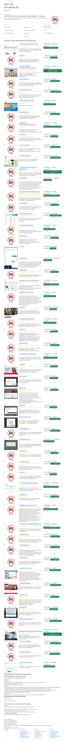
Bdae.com (23, 270)
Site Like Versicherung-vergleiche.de (51, 284)
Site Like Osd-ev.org (55, 596)
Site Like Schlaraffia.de (55, 430)
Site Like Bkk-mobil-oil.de (55, 418)
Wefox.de (23, 178)
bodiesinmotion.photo (25, 733)
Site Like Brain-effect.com (56, 91)
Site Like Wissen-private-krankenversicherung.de (52, 71)
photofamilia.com (53, 735)
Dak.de (22, 307)
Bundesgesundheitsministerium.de (30, 631)
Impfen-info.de (25, 155)
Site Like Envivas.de (54, 204)
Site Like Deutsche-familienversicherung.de (52, 126)
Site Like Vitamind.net (55, 81)
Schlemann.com (25, 439)
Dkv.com (23, 388)
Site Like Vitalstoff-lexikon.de (49, 296)
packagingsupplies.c (54, 731)
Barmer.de (23, 376)
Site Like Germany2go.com (49, 666)
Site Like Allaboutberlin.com (55, 620)
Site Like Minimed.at (55, 345)
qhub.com (37, 736)
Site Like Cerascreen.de (55, 147)
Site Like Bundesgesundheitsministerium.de (52, 634)
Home (59, 1)
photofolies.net (53, 733)
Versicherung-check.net (28, 354)
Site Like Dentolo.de (55, 559)
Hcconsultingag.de (26, 225)
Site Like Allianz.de (53, 609)
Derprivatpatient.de (26, 100)
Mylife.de (23, 451)
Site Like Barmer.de (53, 378)
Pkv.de (22, 55)
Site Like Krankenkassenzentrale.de (51, 486)
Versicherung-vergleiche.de (29, 280)
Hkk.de (22, 364)
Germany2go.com (26, 662)
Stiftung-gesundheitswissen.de (30, 524)
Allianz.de (23, 607)
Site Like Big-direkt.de (55, 547)
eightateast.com (24, 732)
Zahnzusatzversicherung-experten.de (28, 168)
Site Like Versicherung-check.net (50, 357)
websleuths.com (38, 737)
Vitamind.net (24, 79)
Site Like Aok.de (53, 474)
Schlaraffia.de (24, 428)
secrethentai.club (38, 735)
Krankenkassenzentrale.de (29, 483)
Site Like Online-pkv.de (55, 463)
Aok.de (22, 472)
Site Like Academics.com (55, 653)
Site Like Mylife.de (54, 453)
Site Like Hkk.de (54, 366)
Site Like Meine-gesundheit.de (50, 322)
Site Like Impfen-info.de (55, 157)
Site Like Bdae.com (54, 271)
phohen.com (52, 737)
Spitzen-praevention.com (28, 505)
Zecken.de (23, 258)
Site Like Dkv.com (54, 389)
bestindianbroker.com (25, 737)
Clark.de (23, 134)
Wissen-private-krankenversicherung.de (27, 67)
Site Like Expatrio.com (55, 536)
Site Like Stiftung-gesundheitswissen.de (52, 527)
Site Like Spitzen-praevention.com (50, 509)
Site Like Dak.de (53, 309)
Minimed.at (24, 343)
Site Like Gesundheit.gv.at (55, 570)
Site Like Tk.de (53, 248)
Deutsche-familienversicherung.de (27, 123)
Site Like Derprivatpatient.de (49, 104)
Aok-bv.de (23, 236)
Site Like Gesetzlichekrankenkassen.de (51, 195)
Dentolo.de (24, 557)
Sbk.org (22, 405)
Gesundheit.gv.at (26, 568)
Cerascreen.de (25, 145)
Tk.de (22, 246)
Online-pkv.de (24, 461)
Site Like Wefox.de (47, 180)
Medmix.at (23, 494)
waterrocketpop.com (25, 731)
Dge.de (22, 329)
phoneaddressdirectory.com (40, 731)
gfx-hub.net (23, 735)
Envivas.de (23, 203)
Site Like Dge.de (54, 331)
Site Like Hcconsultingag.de (49, 229)
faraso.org (37, 732)
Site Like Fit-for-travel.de (55, 643)
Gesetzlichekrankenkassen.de (30, 191)
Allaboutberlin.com (26, 619)
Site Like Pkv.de (54, 57)
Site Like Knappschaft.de (55, 585)
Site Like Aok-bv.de (54, 237)
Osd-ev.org (23, 595)
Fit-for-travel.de (25, 641)
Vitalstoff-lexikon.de (26, 292)
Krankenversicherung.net (28, 44)
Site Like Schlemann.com (49, 441)
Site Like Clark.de (54, 136)
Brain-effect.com (25, 90)
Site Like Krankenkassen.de (55, 215)
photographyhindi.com (54, 732)
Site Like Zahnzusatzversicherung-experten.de (52, 172)
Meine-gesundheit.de (27, 319)
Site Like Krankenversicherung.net (50, 47)
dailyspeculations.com (25, 736)
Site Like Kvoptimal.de (55, 114)
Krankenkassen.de (26, 213)
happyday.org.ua (38, 733)
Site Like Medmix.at (54, 496)
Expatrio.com (24, 534)
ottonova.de (8, 14)
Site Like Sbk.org (53, 407)
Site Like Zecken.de (47, 260)
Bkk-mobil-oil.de (25, 417)
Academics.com (25, 652)
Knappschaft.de (25, 583)
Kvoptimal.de (24, 112)
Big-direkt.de (24, 545)
